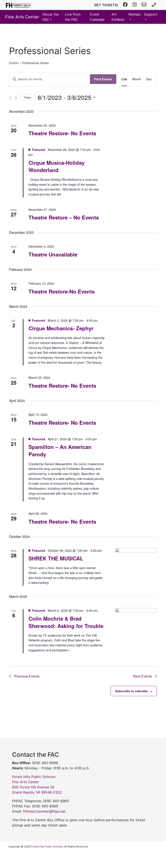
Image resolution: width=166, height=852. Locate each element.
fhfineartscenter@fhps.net (44, 811)
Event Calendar (97, 17)
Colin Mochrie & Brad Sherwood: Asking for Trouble (66, 622)
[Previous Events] (10, 98)
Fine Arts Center (22, 16)
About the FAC (51, 17)
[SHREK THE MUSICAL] (136, 561)
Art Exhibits (118, 17)
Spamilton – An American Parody (60, 450)
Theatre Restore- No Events (62, 133)
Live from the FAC (73, 17)
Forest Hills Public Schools (47, 846)
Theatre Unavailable (53, 254)
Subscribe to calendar (131, 691)
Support (150, 14)
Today (27, 97)
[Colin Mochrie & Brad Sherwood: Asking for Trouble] (136, 619)
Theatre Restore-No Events (62, 291)
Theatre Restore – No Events (64, 217)
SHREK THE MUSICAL (56, 558)
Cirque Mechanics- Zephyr (61, 328)
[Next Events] (16, 98)
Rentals (134, 14)
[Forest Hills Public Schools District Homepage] (18, 5)
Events (14, 63)
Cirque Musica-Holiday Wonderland (57, 166)
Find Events (103, 79)
